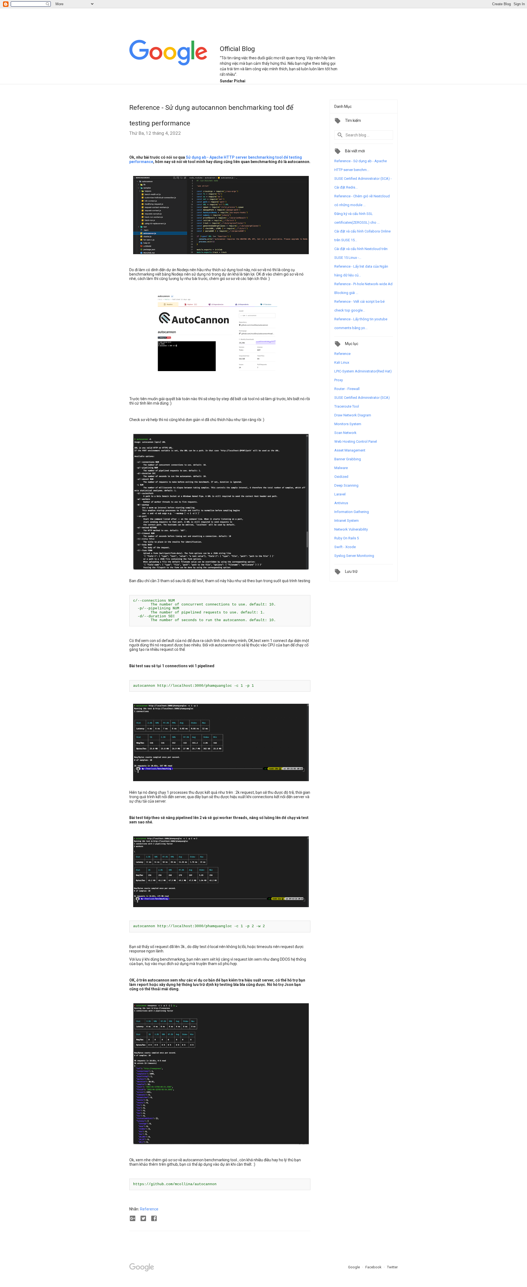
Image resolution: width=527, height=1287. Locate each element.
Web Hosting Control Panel (355, 441)
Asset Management (349, 450)
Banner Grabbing (347, 459)
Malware (341, 468)
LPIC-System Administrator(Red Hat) (363, 371)
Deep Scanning (346, 485)
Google (354, 1267)
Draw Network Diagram (352, 415)
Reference (149, 1209)
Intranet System (346, 520)
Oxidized (341, 477)
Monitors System (347, 424)
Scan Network (345, 433)
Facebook (373, 1267)
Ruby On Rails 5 (346, 538)
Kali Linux (341, 362)
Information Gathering (351, 512)
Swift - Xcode (345, 547)
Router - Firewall (347, 389)
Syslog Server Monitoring (354, 556)
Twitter (392, 1267)
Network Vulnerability (351, 529)
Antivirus (341, 503)
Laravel (340, 494)
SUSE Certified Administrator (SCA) (362, 398)
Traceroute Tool (346, 406)
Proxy (338, 380)
